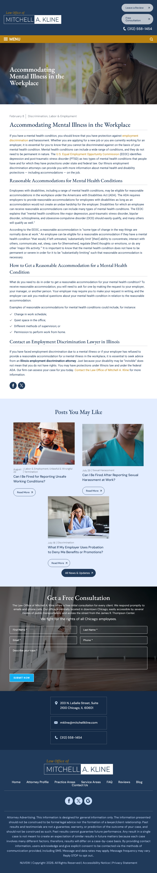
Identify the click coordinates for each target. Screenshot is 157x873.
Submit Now (22, 678)
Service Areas (91, 782)
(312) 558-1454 (140, 28)
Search (151, 39)
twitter (78, 801)
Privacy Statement (124, 863)
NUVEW (25, 863)
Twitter (21, 385)
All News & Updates (77, 573)
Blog (139, 782)
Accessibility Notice (97, 863)
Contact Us (80, 785)
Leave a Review (135, 7)
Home (16, 782)
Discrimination (38, 116)
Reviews (124, 782)
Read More (23, 492)
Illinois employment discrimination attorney (48, 361)
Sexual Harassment (103, 470)
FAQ (109, 782)
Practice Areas (65, 782)
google (88, 801)
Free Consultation (133, 19)
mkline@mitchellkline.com (79, 723)
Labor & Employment (63, 116)
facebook (13, 385)
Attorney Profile (37, 782)
